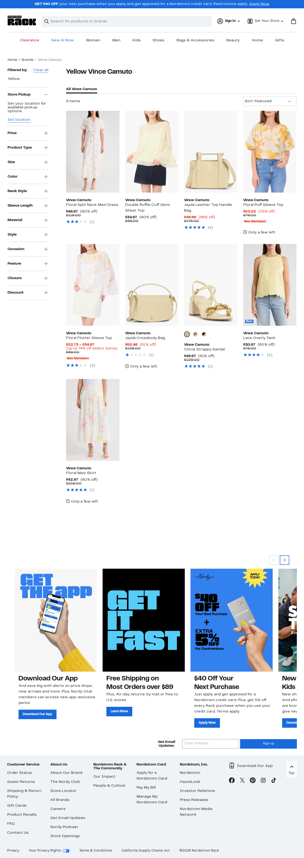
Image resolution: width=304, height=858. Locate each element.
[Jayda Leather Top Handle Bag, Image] (210, 152)
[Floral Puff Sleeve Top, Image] (269, 152)
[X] (242, 781)
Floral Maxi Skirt (81, 473)
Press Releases (194, 800)
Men (116, 40)
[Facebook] (232, 781)
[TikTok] (273, 781)
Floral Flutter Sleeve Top (89, 338)
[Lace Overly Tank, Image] (269, 285)
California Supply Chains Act (146, 850)
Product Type (20, 147)
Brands (27, 60)
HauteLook (190, 782)
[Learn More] (144, 620)
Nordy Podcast (64, 827)
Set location (19, 119)
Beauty (233, 40)
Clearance (29, 40)
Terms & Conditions (95, 850)
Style (12, 234)
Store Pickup (19, 94)
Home (257, 40)
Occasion (16, 249)
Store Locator (63, 791)
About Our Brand (66, 773)
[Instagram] (263, 781)
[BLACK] (204, 334)
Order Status (19, 773)
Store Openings (65, 836)
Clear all (40, 70)
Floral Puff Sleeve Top (263, 205)
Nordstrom (190, 773)
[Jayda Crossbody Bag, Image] (151, 285)
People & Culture (109, 785)
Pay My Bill (146, 787)
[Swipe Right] (284, 560)
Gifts (279, 40)
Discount (16, 292)
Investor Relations (197, 791)
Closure (15, 278)
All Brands (59, 800)
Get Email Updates (67, 818)
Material (15, 220)
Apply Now (259, 4)
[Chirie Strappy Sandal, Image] (210, 285)
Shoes (158, 40)
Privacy (13, 850)
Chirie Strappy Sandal (204, 349)
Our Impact (104, 776)
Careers (58, 809)
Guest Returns (21, 782)
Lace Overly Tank (259, 338)
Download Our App (37, 714)
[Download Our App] (56, 620)
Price (12, 133)
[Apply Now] (231, 620)
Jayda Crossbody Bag (145, 338)
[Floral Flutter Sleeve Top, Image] (92, 285)
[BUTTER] (187, 334)
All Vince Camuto (81, 89)
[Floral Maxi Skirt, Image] (92, 420)
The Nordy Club (65, 782)
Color (13, 176)
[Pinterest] (253, 781)
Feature (14, 263)
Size (11, 162)
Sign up (268, 743)
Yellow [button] (14, 79)
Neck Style (17, 191)
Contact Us (17, 832)
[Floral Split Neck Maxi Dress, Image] (92, 152)
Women (93, 40)
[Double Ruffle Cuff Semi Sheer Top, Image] (151, 152)
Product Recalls (22, 814)
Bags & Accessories (195, 40)
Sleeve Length (20, 205)
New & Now (62, 40)
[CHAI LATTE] (195, 334)
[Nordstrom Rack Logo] (22, 20)
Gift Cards (17, 805)
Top (291, 773)
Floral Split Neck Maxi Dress (92, 205)
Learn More (119, 711)
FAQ (11, 823)
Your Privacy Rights (45, 850)
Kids (137, 40)
